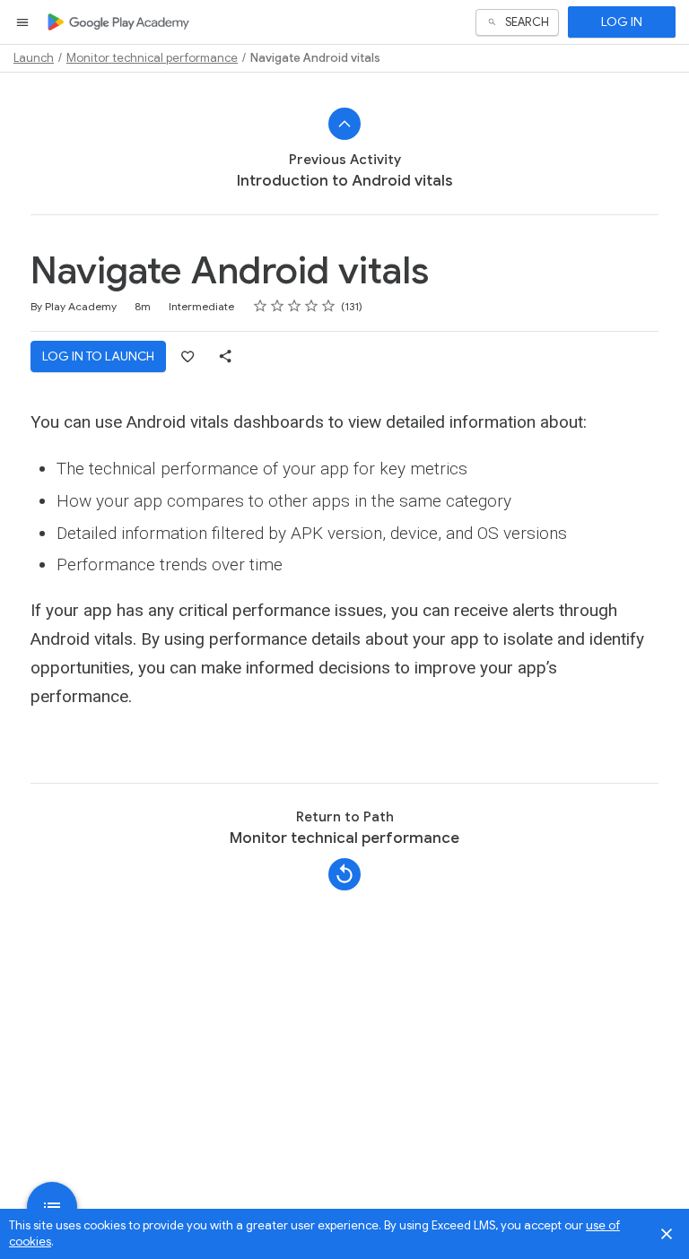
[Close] (666, 1233)
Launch (33, 57)
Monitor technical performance (152, 57)
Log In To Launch (98, 356)
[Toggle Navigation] (23, 22)
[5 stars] (328, 306)
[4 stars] (311, 306)
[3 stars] (294, 306)
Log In (621, 21)
